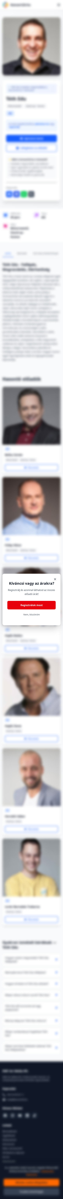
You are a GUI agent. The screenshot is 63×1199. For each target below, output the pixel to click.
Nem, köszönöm (31, 614)
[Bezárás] (55, 579)
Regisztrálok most (31, 605)
